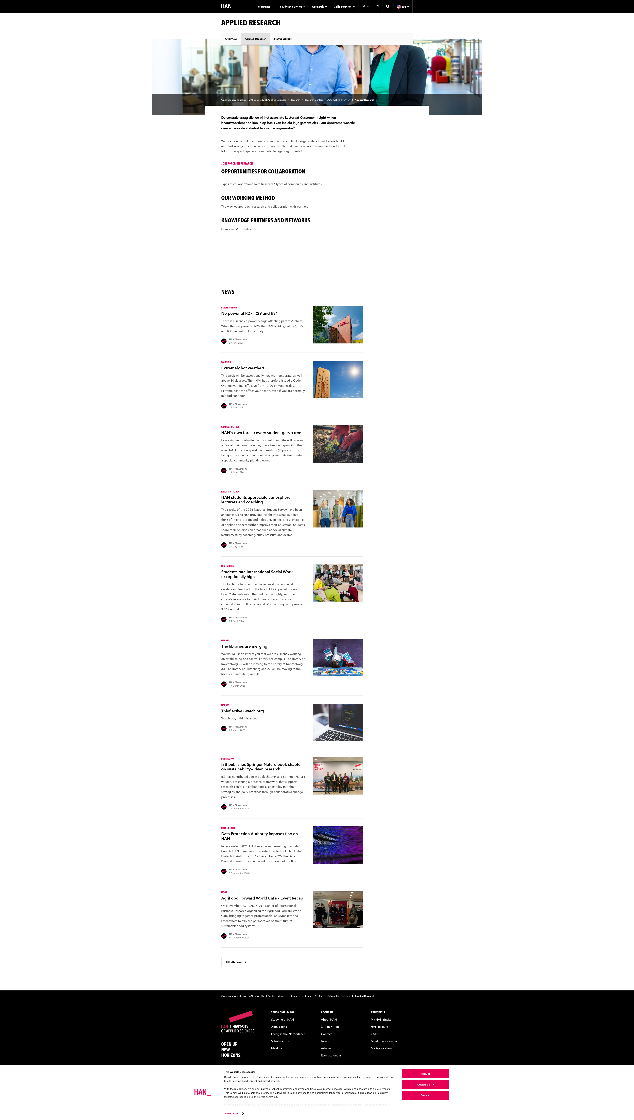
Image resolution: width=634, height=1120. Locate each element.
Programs (264, 6)
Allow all (426, 1073)
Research (318, 6)
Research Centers (313, 100)
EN (404, 6)
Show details (231, 1113)
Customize (423, 1084)
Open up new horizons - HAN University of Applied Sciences (253, 100)
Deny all (425, 1095)
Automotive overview (339, 100)
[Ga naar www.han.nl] (228, 6)
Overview (231, 38)
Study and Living (291, 6)
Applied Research (255, 38)
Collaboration (343, 6)
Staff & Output (282, 38)
